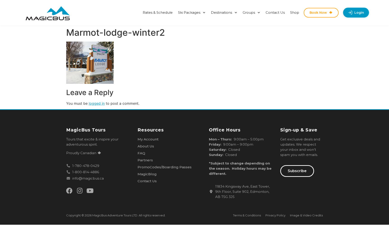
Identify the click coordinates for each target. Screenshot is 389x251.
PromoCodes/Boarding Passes (165, 167)
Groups (249, 12)
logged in (97, 103)
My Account (148, 139)
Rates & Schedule (158, 12)
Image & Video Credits (306, 215)
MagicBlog (147, 174)
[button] (297, 171)
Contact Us (275, 12)
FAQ (141, 153)
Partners (145, 160)
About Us (146, 146)
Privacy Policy (275, 215)
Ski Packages (189, 12)
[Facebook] (69, 191)
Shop (294, 12)
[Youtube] (90, 191)
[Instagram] (80, 191)
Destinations (221, 12)
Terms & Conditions (247, 215)
